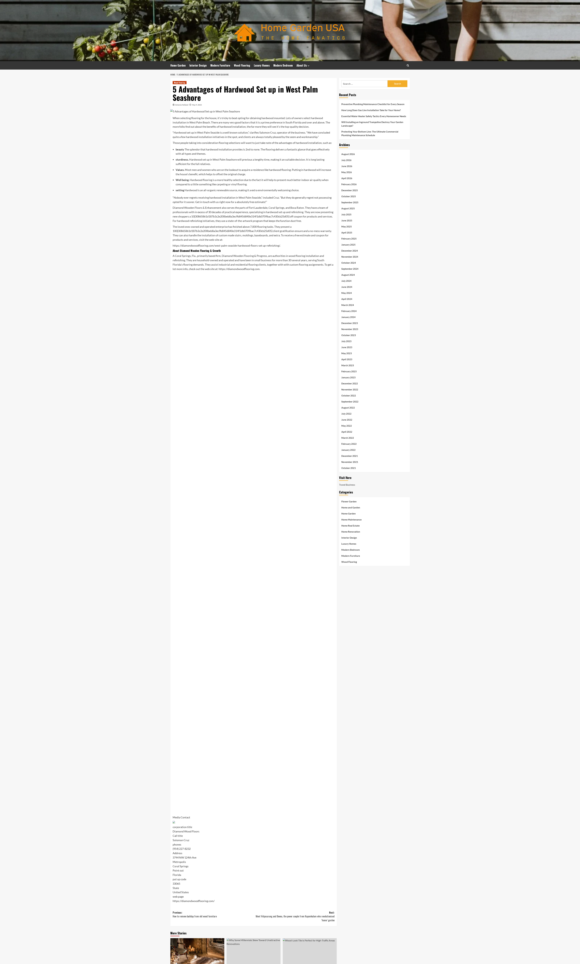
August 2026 (348, 154)
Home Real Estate (350, 525)
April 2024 (346, 299)
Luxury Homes (262, 65)
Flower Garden (349, 501)
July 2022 (346, 413)
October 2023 (348, 335)
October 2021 (348, 468)
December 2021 (349, 456)
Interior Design (198, 65)
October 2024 (348, 262)
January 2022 (348, 449)
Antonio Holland (181, 105)
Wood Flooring (242, 65)
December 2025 (349, 190)
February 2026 (349, 184)
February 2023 (349, 371)
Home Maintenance (351, 519)
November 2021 (349, 462)
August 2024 (348, 274)
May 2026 (346, 172)
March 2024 (347, 305)
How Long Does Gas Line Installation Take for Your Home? (371, 110)
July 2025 (346, 214)
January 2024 (348, 317)
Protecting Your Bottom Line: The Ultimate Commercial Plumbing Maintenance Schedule (369, 133)
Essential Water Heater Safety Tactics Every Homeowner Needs (373, 116)
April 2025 (346, 232)
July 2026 (346, 160)
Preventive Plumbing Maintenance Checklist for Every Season (372, 104)
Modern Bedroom (283, 65)
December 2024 (349, 250)
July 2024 (346, 280)
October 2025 (348, 196)
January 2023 (348, 377)
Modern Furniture (220, 65)
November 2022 (349, 389)
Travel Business (347, 484)
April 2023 (346, 359)
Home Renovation (350, 531)
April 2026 (346, 178)
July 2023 (346, 341)
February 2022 (349, 443)
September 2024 (349, 268)
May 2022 (346, 425)
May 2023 (346, 353)
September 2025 (349, 202)
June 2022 (346, 419)
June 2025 (346, 220)
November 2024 (349, 256)
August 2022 (348, 407)
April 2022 (346, 431)
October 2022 (348, 395)
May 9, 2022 (197, 105)
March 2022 (347, 437)
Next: (295, 916)
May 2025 (346, 226)
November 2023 (349, 329)
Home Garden (178, 65)
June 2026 (346, 166)
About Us (301, 65)
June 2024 (346, 287)
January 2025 (348, 244)
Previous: (195, 914)
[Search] (408, 65)
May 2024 (346, 293)
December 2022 (349, 383)
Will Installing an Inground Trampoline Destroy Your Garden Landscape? (372, 124)
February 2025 (349, 238)
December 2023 (349, 323)
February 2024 (349, 311)
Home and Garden (350, 507)
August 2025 (348, 208)
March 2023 (347, 365)
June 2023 (346, 347)
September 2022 (349, 401)
